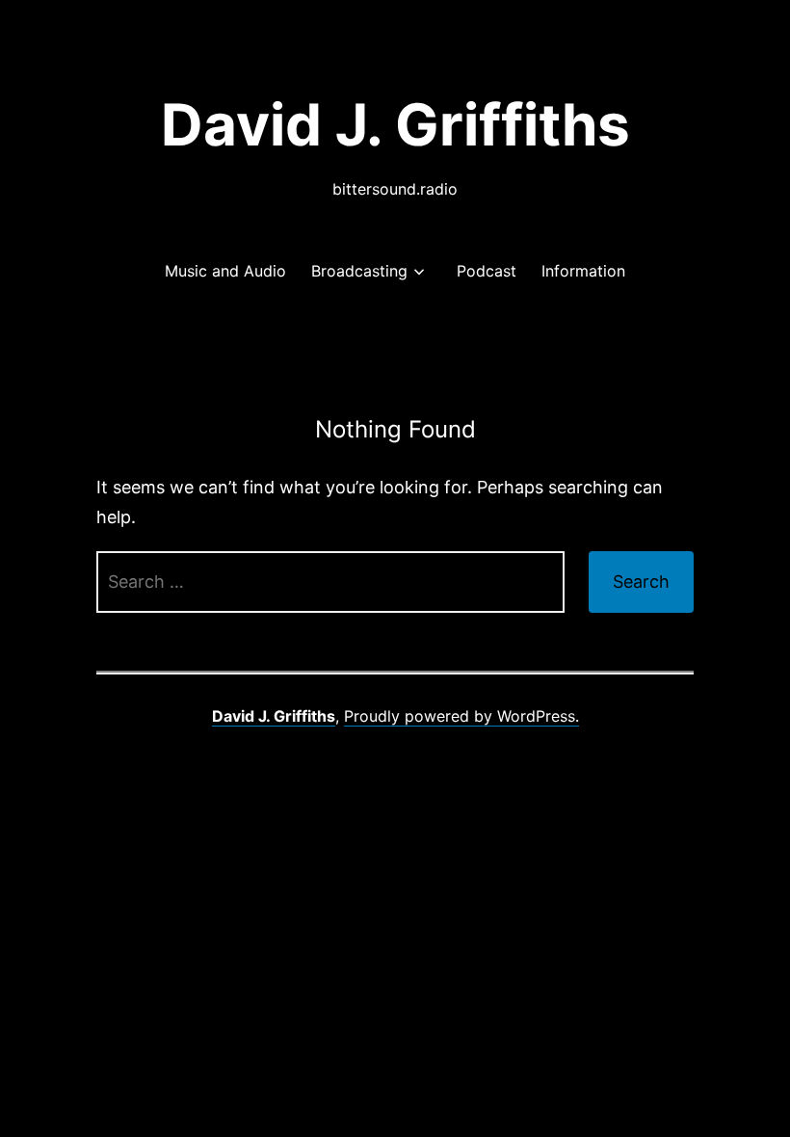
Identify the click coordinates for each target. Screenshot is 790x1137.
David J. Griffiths (395, 124)
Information (583, 270)
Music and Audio (225, 270)
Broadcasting (359, 270)
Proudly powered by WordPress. (461, 716)
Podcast (486, 270)
